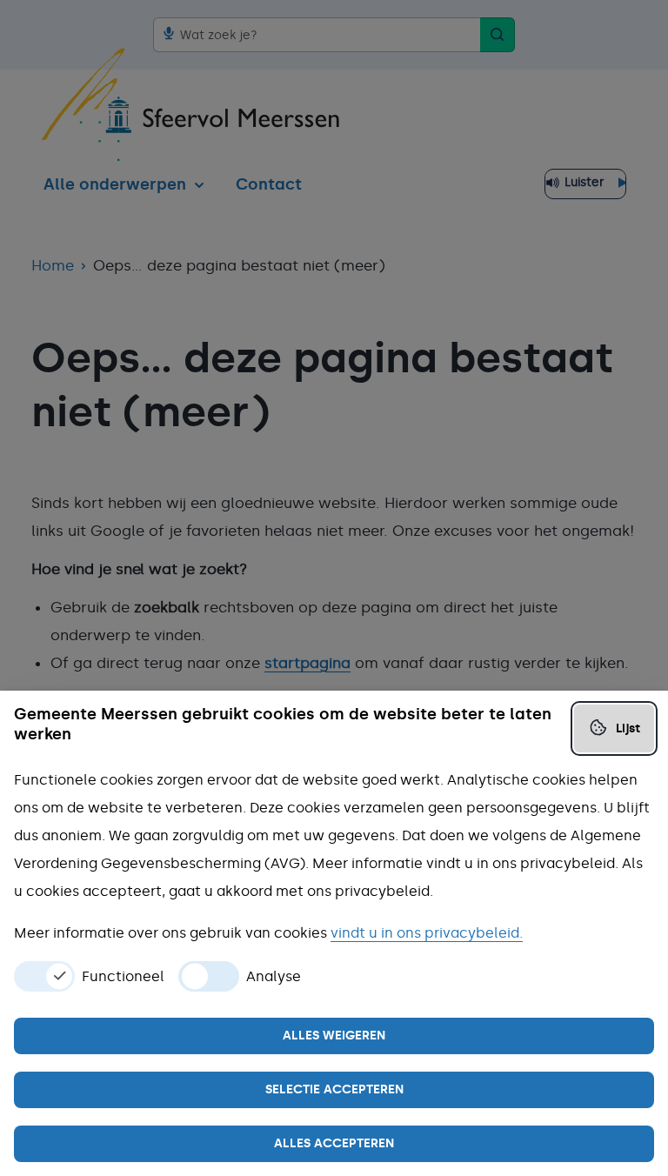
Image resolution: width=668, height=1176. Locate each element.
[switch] (44, 976)
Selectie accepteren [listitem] (334, 1089)
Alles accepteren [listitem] (334, 1143)
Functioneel (123, 977)
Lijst (628, 728)
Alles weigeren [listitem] (334, 1035)
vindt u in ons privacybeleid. (427, 933)
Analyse (273, 977)
